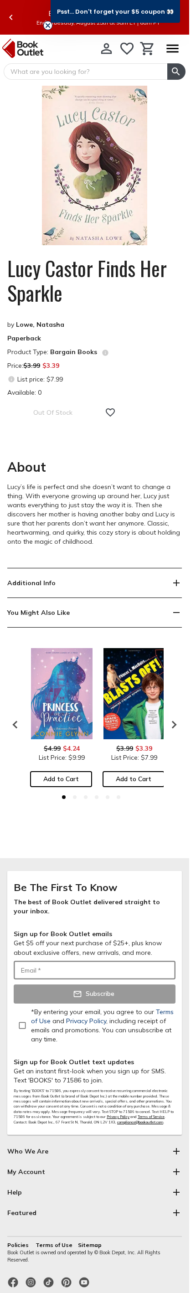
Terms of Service (151, 1116)
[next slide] (172, 725)
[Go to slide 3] (86, 797)
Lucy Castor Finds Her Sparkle (87, 280)
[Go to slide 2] (75, 797)
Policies (18, 1244)
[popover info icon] (105, 352)
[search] (176, 71)
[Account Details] (106, 48)
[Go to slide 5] (107, 797)
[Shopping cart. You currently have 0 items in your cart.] (147, 48)
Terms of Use (54, 1244)
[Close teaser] (47, 25)
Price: (33, 365)
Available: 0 (24, 392)
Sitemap (90, 1244)
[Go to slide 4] (96, 797)
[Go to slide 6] (118, 797)
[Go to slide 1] (64, 797)
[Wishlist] (127, 48)
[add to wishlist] (110, 412)
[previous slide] (11, 17)
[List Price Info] (11, 379)
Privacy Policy (118, 1116)
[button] (115, 11)
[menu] (172, 48)
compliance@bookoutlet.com (140, 1122)
